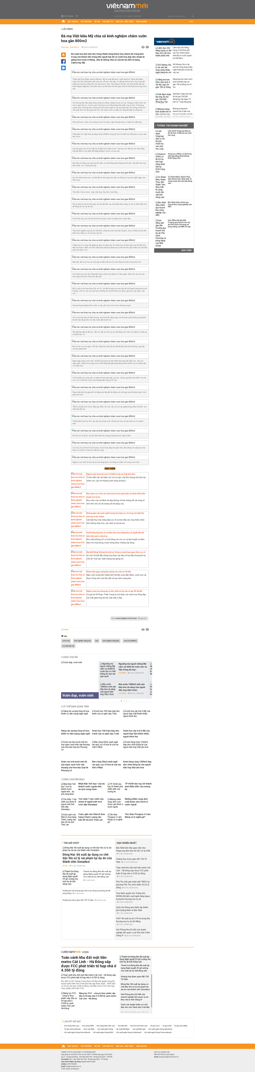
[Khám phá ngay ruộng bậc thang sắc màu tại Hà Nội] (78, 585)
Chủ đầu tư (108, 22)
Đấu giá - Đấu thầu (124, 22)
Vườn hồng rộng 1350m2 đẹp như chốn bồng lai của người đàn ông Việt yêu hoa (137, 764)
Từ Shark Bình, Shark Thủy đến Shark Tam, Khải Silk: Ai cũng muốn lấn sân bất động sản (180, 180)
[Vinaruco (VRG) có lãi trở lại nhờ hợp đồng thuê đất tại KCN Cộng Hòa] (161, 163)
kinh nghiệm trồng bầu (111, 640)
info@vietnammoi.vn (73, 1066)
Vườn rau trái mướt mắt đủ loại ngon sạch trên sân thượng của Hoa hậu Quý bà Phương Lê (74, 766)
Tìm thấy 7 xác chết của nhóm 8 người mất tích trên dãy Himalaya (90, 802)
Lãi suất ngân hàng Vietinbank (128, 1032)
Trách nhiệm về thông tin (70, 1069)
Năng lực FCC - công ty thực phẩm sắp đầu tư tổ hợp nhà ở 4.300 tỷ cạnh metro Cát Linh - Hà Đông (97, 996)
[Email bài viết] (146, 47)
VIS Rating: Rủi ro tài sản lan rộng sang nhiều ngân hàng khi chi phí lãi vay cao (182, 68)
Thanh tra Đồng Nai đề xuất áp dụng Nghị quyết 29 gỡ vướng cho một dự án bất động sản (97, 874)
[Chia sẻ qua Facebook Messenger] (63, 68)
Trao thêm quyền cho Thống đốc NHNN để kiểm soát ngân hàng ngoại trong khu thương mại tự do (133, 896)
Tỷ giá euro (155, 1026)
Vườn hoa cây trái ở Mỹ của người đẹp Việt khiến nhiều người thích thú (136, 733)
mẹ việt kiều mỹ (68, 646)
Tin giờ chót (71, 843)
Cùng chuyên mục (73, 779)
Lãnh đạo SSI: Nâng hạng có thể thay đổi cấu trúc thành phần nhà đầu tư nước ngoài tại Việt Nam (182, 52)
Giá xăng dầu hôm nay (106, 1026)
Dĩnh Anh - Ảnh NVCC (70, 47)
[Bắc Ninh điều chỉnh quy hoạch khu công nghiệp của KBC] (161, 208)
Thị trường (86, 22)
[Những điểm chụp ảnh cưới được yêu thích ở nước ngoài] (116, 804)
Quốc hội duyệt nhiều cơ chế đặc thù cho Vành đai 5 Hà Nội (135, 1005)
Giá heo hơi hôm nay (138, 1026)
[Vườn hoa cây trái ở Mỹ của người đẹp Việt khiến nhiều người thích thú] (137, 716)
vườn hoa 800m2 (130, 640)
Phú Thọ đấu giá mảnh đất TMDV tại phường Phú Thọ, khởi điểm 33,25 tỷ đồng (133, 884)
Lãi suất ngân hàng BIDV (103, 1032)
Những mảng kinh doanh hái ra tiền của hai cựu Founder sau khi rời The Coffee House (182, 113)
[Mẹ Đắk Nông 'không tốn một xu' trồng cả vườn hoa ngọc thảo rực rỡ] (78, 565)
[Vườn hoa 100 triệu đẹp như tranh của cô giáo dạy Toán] (106, 713)
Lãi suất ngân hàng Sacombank (77, 1032)
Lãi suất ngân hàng (105, 1029)
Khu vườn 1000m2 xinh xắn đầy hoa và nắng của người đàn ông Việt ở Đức (132, 687)
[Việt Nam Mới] (128, 7)
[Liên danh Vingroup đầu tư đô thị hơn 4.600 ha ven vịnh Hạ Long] (161, 140)
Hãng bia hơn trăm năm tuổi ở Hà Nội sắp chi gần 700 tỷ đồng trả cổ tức (182, 83)
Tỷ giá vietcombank (72, 1029)
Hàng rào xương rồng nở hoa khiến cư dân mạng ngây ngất (75, 732)
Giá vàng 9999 (88, 1026)
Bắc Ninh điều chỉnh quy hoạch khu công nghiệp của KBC (180, 204)
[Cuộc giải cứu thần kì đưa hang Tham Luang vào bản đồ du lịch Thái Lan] (69, 819)
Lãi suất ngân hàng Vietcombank (157, 1032)
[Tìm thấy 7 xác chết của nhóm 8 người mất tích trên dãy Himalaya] (69, 804)
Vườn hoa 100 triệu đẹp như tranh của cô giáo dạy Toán (105, 732)
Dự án (97, 22)
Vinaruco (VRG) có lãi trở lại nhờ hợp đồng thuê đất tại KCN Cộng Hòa (180, 156)
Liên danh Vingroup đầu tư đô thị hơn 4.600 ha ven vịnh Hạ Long (180, 133)
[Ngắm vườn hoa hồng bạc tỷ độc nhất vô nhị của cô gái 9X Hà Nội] (78, 604)
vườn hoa (66, 640)
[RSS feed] (77, 16)
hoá (96, 640)
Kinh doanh (141, 22)
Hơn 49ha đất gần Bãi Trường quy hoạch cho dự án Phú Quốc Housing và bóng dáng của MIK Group (179, 223)
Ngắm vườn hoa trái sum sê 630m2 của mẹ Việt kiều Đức (110, 474)
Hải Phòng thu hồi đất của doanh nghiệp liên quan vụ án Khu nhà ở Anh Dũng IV (133, 932)
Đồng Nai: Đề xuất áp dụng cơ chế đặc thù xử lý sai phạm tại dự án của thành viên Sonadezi (87, 858)
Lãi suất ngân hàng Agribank (160, 1029)
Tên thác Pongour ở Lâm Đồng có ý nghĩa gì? (138, 815)
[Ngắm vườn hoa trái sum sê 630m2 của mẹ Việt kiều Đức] (78, 487)
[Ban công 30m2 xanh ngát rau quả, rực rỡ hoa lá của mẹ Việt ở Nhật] (106, 747)
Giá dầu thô (122, 1026)
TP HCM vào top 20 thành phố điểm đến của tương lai (138, 786)
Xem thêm (186, 250)
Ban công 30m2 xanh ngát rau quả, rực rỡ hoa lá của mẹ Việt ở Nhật (106, 764)
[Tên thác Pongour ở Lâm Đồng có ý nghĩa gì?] (116, 819)
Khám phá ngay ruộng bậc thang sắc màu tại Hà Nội (108, 572)
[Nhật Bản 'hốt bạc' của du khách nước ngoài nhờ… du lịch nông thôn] (69, 789)
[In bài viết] (142, 47)
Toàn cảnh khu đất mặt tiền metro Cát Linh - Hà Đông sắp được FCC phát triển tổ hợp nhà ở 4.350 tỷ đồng (133, 870)
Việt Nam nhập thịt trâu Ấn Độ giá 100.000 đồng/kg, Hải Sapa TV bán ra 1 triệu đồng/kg (182, 98)
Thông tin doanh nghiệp (172, 125)
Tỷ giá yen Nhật (180, 1026)
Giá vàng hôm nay (71, 1026)
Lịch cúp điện (88, 1029)
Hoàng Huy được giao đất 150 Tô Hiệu (78, 900)
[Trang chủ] (63, 21)
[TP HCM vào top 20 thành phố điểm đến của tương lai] (116, 789)
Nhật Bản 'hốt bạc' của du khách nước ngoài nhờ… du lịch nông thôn (91, 786)
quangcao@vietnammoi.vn (169, 1057)
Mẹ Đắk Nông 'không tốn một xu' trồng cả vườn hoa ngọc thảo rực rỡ (115, 552)
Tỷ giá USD (167, 1026)
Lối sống (67, 29)
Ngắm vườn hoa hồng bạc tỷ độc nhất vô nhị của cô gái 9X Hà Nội (114, 591)
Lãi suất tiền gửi (139, 1029)
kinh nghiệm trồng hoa (82, 640)
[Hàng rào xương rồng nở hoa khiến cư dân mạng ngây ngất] (75, 713)
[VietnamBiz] (165, 41)
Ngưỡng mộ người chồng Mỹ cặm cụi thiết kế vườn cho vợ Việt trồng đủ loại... (133, 667)
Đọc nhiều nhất (127, 843)
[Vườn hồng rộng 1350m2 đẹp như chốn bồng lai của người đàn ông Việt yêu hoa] (137, 747)
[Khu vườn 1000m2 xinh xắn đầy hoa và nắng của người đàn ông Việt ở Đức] (108, 689)
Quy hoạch (73, 22)
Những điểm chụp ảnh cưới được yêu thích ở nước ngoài (136, 802)
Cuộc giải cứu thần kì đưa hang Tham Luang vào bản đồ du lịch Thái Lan (91, 817)
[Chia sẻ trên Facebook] (63, 61)
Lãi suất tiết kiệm (123, 1029)
